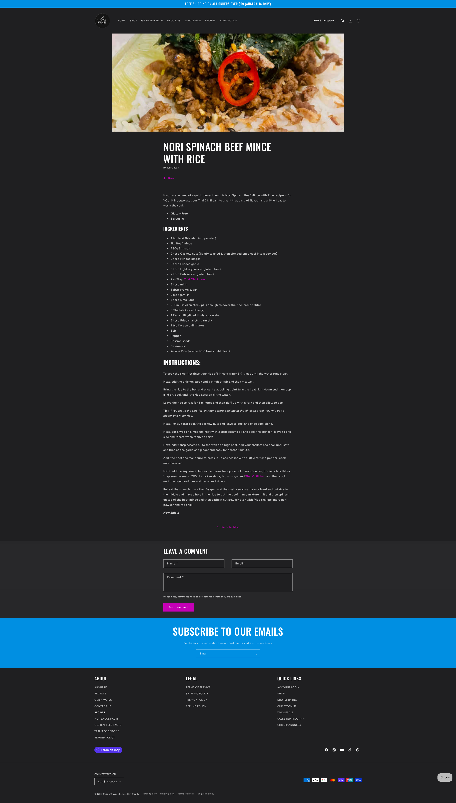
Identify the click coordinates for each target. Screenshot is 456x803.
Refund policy (150, 794)
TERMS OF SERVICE (106, 731)
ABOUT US (101, 687)
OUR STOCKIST (287, 706)
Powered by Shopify (129, 794)
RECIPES (99, 712)
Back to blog (230, 527)
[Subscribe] (256, 653)
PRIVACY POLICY (196, 699)
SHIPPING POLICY (197, 693)
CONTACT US (102, 706)
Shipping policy (206, 794)
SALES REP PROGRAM (291, 718)
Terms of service (186, 794)
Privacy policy (167, 794)
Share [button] (171, 178)
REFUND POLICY (104, 737)
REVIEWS (100, 693)
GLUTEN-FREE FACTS (107, 724)
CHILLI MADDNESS (289, 724)
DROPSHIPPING (287, 699)
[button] (343, 21)
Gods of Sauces (111, 794)
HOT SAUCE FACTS (106, 718)
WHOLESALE (285, 712)
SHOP (281, 693)
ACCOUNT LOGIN (288, 687)
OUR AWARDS (103, 699)
